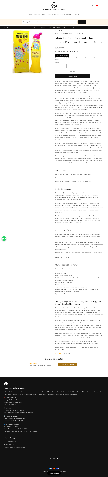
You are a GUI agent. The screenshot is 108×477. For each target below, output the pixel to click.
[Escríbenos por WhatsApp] (4, 238)
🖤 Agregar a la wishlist (62, 55)
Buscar (82, 22)
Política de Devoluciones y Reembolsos (14, 447)
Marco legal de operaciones (11, 452)
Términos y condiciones (10, 441)
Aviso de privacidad (9, 444)
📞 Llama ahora (54, 473)
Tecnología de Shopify (62, 471)
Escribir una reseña (68, 364)
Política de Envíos (8, 450)
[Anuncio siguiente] (73, 27)
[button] (37, 14)
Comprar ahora (72, 76)
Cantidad (57, 62)
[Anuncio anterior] (34, 27)
